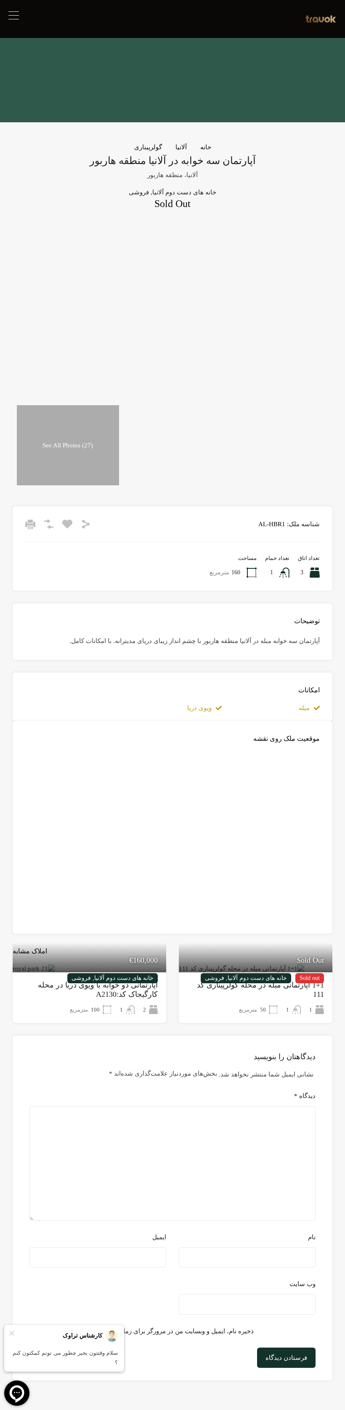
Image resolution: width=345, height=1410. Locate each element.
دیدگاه (305, 1095)
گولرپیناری (148, 147)
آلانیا (181, 147)
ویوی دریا (199, 708)
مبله (304, 708)
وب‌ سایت (302, 1284)
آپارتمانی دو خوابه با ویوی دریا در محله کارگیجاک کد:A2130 (98, 989)
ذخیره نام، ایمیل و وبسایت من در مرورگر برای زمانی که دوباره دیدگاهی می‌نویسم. (146, 1331)
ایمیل (159, 1237)
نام (312, 1237)
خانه (205, 147)
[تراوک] (321, 20)
